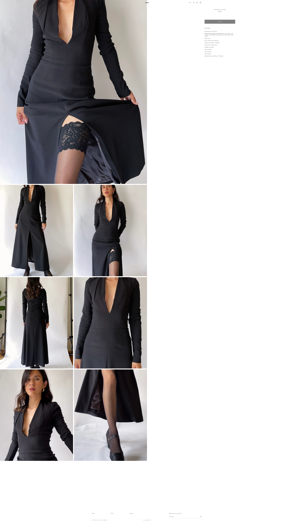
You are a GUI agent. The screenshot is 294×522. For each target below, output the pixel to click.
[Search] (194, 2)
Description (207, 28)
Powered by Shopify (102, 520)
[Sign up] (200, 516)
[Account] (197, 2)
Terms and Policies (147, 520)
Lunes (96, 520)
